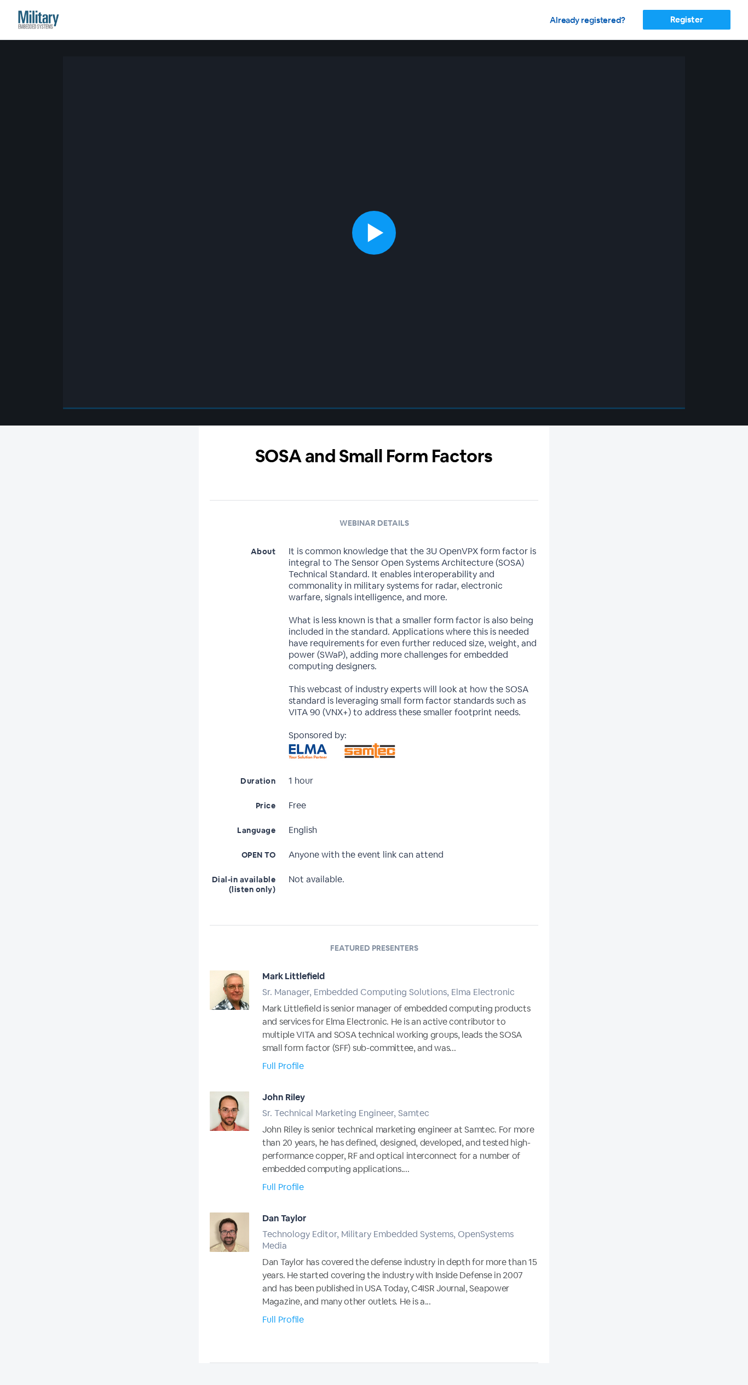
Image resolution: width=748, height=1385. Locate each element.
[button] (374, 232)
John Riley (283, 1097)
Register (686, 19)
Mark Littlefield (293, 976)
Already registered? (587, 20)
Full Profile (283, 1066)
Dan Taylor (284, 1218)
